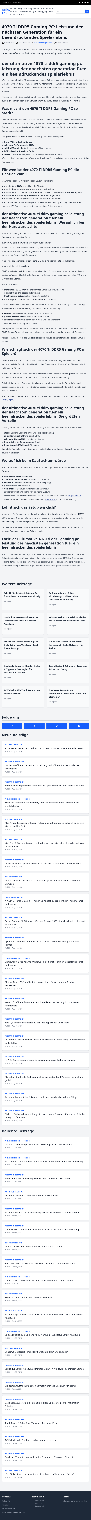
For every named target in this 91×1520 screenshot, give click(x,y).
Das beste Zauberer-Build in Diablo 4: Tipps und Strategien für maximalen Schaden (22, 669)
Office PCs (6, 11)
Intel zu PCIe (50, 499)
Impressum (6, 2)
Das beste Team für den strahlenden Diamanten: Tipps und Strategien (67, 693)
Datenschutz (40, 1506)
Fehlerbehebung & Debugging (33, 11)
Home (13, 8)
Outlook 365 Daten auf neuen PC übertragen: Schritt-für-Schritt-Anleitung (21, 620)
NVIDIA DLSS (7, 400)
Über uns (17, 2)
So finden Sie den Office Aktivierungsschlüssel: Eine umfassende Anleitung (63, 596)
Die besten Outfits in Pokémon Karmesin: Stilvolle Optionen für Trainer (66, 645)
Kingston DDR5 (74, 495)
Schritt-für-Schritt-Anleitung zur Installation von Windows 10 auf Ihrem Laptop (21, 645)
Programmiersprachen (28, 8)
